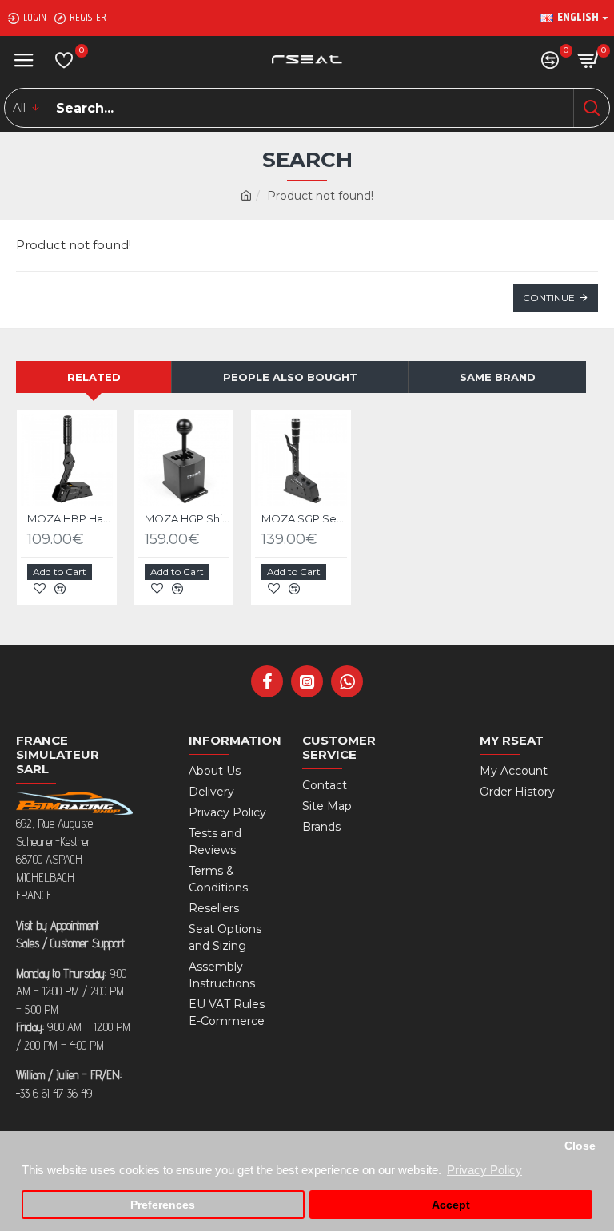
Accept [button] (451, 1205)
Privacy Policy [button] (484, 1170)
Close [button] (580, 1146)
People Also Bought (290, 377)
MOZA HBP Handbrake (70, 518)
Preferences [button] (162, 1205)
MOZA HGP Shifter (187, 518)
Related (94, 377)
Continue (549, 298)
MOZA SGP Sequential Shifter (304, 518)
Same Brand (498, 377)
